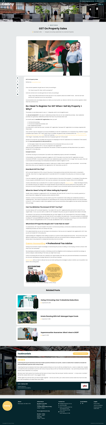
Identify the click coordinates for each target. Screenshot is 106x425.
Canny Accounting (35, 243)
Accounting (84, 4)
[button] (17, 78)
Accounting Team (36, 82)
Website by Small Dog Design (97, 423)
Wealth (94, 4)
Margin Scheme (69, 183)
